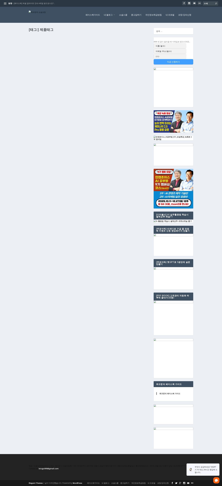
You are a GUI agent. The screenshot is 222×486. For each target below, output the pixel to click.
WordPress (77, 483)
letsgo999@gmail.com (49, 468)
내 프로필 (170, 15)
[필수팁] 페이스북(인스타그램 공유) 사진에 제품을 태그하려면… (61, 43)
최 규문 (33, 47)
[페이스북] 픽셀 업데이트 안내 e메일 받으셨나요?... (34, 3)
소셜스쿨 (123, 15)
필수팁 (58, 47)
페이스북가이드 (93, 15)
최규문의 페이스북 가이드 (169, 393)
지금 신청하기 (173, 61)
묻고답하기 (136, 15)
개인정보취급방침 (153, 15)
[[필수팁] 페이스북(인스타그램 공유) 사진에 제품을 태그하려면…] (90, 37)
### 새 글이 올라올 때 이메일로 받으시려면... (172, 41)
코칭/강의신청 (184, 15)
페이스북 (52, 47)
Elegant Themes (36, 483)
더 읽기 (36, 60)
